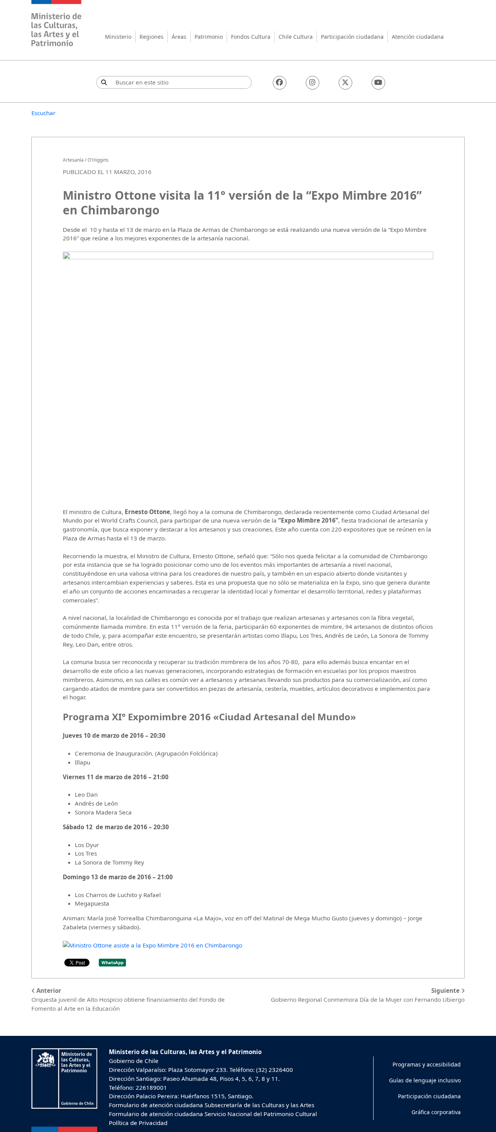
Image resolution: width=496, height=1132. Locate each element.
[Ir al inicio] (56, 24)
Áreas (179, 36)
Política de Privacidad (138, 1123)
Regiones (152, 36)
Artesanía (73, 160)
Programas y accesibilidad (427, 1064)
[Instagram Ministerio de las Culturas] (312, 83)
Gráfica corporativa (436, 1112)
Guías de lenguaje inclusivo (425, 1080)
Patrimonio (209, 36)
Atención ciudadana (418, 36)
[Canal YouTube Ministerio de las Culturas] (378, 83)
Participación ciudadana (352, 36)
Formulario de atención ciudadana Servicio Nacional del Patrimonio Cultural (213, 1114)
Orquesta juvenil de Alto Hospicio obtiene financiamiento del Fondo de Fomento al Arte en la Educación (128, 999)
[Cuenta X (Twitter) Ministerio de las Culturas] (345, 83)
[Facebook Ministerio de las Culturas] (279, 83)
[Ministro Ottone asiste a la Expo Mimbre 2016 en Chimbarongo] (152, 945)
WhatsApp (113, 962)
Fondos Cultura (250, 36)
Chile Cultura (296, 36)
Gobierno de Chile (133, 1061)
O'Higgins (98, 160)
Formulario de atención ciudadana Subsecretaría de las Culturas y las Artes (211, 1105)
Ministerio (118, 36)
